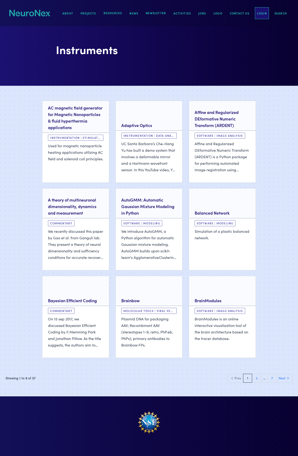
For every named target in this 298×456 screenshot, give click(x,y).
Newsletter (156, 13)
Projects (88, 13)
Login (262, 13)
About (67, 13)
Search (280, 13)
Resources (113, 13)
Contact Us (239, 13)
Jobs (202, 13)
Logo (217, 13)
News (133, 13)
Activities (182, 13)
